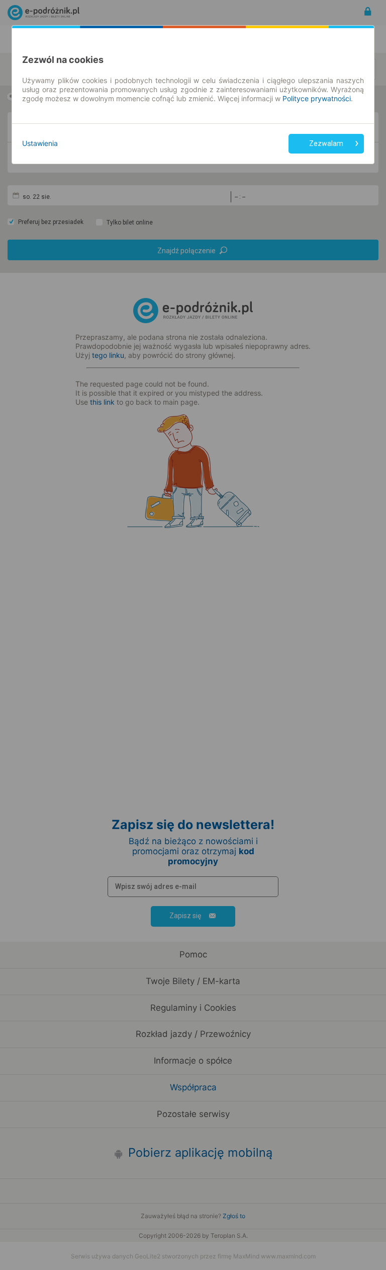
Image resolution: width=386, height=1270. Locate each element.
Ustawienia (40, 143)
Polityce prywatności (316, 98)
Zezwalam (326, 143)
